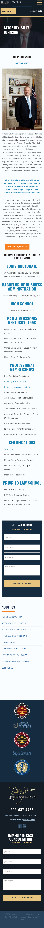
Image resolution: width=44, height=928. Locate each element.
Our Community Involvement (17, 661)
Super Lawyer (10, 449)
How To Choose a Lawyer (14, 655)
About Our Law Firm (12, 617)
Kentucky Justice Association (17, 387)
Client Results (9, 642)
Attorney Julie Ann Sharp (14, 636)
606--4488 (29, 819)
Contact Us (8, 11)
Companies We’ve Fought (14, 648)
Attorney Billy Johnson (14, 623)
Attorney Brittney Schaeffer (16, 629)
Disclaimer (23, 917)
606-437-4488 (36, 11)
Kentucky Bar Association (15, 381)
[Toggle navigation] (39, 3)
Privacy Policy (13, 917)
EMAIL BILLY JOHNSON (17, 246)
